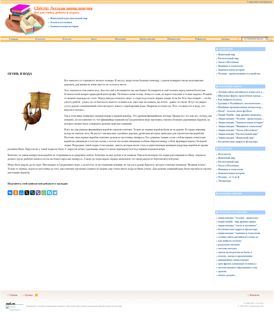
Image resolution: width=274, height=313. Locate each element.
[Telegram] (55, 192)
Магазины (120, 39)
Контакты (254, 295)
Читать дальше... (227, 275)
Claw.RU (259, 303)
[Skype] (49, 192)
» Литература (223, 180)
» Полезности (223, 154)
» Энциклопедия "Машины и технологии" (239, 126)
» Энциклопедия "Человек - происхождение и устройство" (240, 118)
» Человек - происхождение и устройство (238, 73)
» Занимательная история (230, 69)
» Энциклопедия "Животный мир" (235, 137)
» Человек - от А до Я (227, 177)
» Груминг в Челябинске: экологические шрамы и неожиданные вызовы (240, 103)
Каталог (67, 39)
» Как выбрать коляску (229, 99)
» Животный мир (225, 54)
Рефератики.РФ (256, 306)
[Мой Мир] (21, 192)
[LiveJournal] (32, 192)
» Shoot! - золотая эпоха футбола (234, 111)
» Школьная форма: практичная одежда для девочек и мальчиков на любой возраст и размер (240, 95)
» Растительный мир (227, 58)
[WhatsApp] (43, 192)
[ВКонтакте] (10, 192)
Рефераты (200, 39)
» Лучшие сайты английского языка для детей (240, 92)
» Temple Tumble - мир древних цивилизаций (240, 114)
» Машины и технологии (229, 66)
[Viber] (38, 192)
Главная (13, 39)
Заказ (94, 39)
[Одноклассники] (15, 192)
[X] (26, 192)
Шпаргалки (173, 39)
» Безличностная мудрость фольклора (237, 141)
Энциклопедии (147, 39)
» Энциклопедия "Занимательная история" (240, 122)
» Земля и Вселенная (227, 62)
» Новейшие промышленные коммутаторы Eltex (240, 107)
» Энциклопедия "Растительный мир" (237, 134)
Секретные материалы (259, 1)
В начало (40, 39)
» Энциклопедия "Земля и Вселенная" (237, 130)
